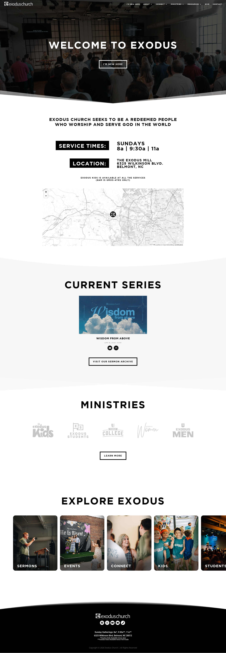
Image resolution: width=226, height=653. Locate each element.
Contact (217, 4)
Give (207, 4)
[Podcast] (116, 348)
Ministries (176, 4)
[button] (113, 214)
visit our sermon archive (113, 361)
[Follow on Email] (118, 623)
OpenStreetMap (168, 245)
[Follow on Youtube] (112, 623)
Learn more (113, 455)
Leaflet (157, 245)
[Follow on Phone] (123, 623)
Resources (193, 4)
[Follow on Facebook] (102, 623)
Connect (160, 4)
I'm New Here (113, 64)
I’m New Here (133, 4)
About (146, 4)
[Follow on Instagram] (107, 623)
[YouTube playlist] (110, 348)
